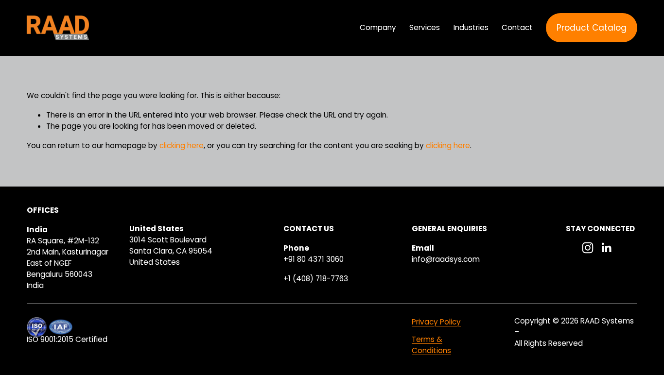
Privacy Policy (436, 322)
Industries (471, 27)
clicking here (181, 145)
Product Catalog (592, 28)
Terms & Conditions (431, 345)
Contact (517, 27)
